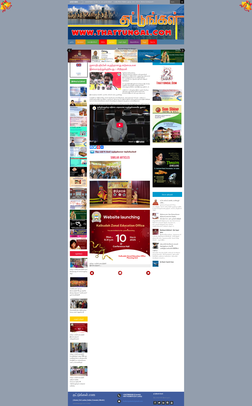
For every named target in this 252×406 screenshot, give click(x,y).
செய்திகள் (80, 42)
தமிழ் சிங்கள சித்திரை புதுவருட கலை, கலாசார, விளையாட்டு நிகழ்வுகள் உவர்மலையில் (117, 1)
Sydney (78, 73)
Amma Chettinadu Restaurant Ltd (126, 59)
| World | (102, 400)
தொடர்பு (152, 42)
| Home (75, 400)
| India (89, 400)
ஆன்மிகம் (112, 42)
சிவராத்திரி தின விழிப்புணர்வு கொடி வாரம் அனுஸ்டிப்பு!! (78, 311)
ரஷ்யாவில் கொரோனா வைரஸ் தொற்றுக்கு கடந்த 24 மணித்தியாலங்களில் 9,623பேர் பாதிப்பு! (166, 247)
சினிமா (103, 42)
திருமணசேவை (134, 42)
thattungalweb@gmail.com (133, 401)
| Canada (95, 400)
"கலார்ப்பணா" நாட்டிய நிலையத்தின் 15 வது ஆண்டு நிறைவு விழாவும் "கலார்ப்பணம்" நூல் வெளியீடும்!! (78, 291)
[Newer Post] (92, 273)
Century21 (102, 59)
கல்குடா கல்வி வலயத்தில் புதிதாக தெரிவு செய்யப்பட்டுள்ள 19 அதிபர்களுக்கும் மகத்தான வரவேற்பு (77, 381)
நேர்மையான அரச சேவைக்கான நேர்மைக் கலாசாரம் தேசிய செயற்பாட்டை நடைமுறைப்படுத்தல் (170, 216)
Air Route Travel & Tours (149, 59)
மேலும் (144, 42)
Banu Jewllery (172, 59)
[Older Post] (148, 273)
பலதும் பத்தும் (122, 42)
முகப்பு (72, 42)
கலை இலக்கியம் (92, 42)
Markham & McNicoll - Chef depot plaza (79, 59)
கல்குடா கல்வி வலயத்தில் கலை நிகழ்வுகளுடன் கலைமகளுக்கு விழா (78, 271)
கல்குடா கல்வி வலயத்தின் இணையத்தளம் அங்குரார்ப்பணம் (77, 337)
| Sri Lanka (82, 400)
